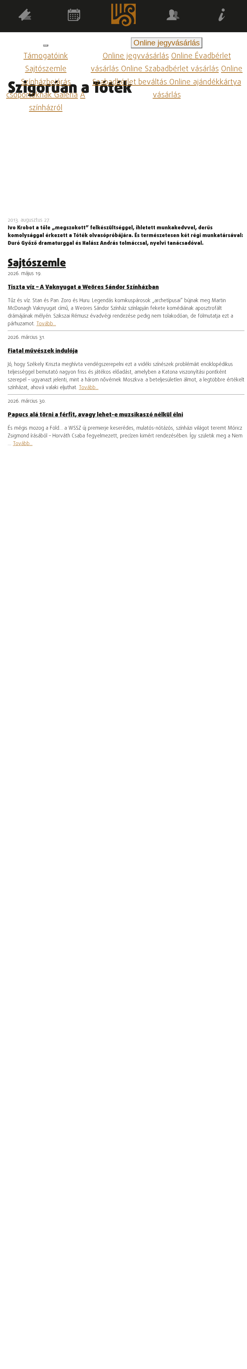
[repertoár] (25, 16)
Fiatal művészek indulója (43, 351)
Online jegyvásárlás (136, 56)
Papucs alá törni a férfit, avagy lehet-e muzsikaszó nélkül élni (95, 414)
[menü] (45, 45)
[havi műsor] (74, 16)
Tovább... (46, 324)
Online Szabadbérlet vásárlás (170, 69)
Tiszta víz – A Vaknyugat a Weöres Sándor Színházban (83, 287)
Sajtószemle (46, 69)
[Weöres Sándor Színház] (123, 16)
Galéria (66, 95)
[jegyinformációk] (222, 16)
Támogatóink (45, 56)
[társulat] (173, 16)
